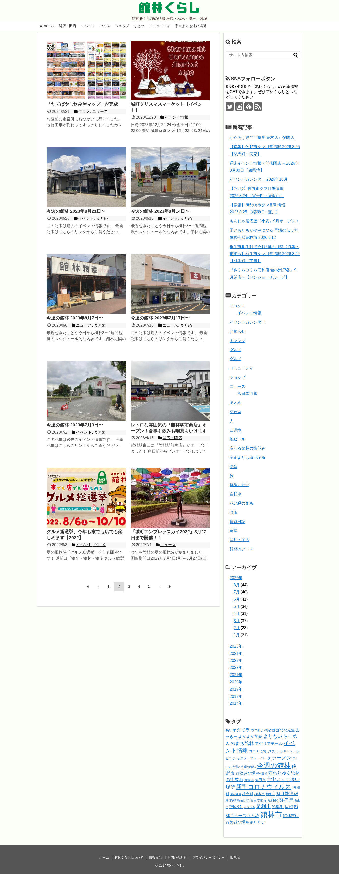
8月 (237, 585)
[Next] (159, 586)
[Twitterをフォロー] (230, 106)
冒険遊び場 (245, 773)
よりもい (272, 736)
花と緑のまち (241, 503)
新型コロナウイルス (263, 786)
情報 (233, 467)
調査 (233, 512)
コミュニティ (159, 26)
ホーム (48, 26)
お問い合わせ (177, 857)
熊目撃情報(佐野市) (237, 800)
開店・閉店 (67, 26)
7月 (237, 592)
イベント (88, 26)
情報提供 (155, 857)
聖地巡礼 (236, 807)
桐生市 (270, 794)
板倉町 (247, 794)
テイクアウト (241, 758)
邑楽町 (278, 807)
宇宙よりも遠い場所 (190, 26)
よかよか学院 (250, 736)
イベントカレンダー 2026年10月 (259, 179)
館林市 (271, 814)
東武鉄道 (235, 794)
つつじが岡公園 (263, 730)
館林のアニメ (241, 549)
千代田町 (261, 773)
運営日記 (237, 522)
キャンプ (237, 341)
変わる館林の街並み (247, 448)
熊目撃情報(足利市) (264, 800)
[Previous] (98, 586)
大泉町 (249, 780)
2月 (237, 628)
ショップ (122, 26)
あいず (231, 730)
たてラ (243, 730)
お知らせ (237, 331)
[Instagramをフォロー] (239, 106)
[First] (88, 586)
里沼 (289, 807)
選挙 (233, 530)
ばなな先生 (285, 730)
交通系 (235, 412)
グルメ (105, 26)
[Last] (169, 586)
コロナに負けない (263, 751)
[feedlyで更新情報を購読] (248, 106)
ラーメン (282, 757)
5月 (237, 606)
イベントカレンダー (247, 322)
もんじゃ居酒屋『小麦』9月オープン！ (264, 221)
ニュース (237, 386)
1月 (237, 635)
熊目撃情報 (247, 393)
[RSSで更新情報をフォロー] (258, 106)
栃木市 (259, 794)
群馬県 (286, 799)
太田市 (260, 780)
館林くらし (169, 7)
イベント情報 (249, 313)
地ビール (237, 439)
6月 (237, 599)
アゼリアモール (269, 744)
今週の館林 (274, 765)
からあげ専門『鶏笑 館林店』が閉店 (262, 137)
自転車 (235, 494)
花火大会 (249, 807)
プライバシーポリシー (208, 857)
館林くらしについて (128, 857)
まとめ (139, 26)
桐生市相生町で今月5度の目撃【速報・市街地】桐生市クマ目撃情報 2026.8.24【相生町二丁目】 (265, 254)
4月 (237, 614)
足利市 (263, 806)
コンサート (285, 751)
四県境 (235, 430)
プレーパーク (260, 758)
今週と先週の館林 (244, 766)
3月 (237, 621)
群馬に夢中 (239, 485)
